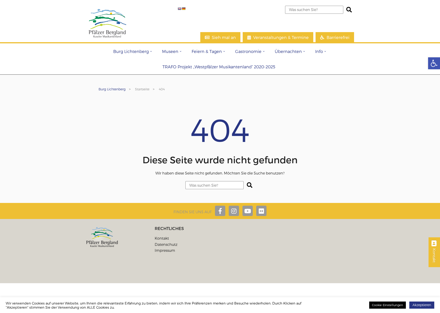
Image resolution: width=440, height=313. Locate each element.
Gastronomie (248, 51)
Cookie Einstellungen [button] (387, 305)
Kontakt (162, 238)
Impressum (165, 250)
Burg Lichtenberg (131, 51)
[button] (434, 63)
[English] (180, 8)
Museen (170, 51)
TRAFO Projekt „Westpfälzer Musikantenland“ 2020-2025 (218, 66)
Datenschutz (166, 244)
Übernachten (288, 51)
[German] (184, 8)
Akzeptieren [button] (421, 305)
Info (319, 51)
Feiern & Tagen (207, 51)
